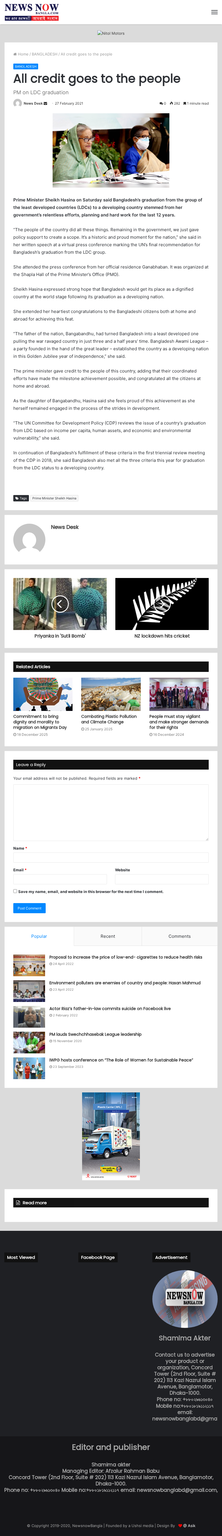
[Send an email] (45, 103)
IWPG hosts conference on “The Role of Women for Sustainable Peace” (121, 1060)
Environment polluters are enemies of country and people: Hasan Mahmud (125, 983)
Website (122, 870)
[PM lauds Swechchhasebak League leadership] (29, 1042)
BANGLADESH (45, 54)
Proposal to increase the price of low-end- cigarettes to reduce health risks (125, 957)
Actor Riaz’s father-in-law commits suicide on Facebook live (110, 1008)
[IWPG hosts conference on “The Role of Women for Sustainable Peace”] (29, 1068)
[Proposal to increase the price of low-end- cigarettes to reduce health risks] (29, 965)
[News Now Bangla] (31, 12)
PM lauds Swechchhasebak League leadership (95, 1034)
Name (20, 848)
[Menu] (214, 12)
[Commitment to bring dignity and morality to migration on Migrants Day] (43, 694)
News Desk (33, 103)
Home (23, 54)
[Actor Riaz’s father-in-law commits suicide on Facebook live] (29, 1017)
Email (20, 870)
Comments (180, 936)
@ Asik (189, 1525)
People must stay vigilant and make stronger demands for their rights (179, 722)
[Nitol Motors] (111, 33)
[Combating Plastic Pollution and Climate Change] (110, 694)
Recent (108, 936)
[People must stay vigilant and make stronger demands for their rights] (179, 694)
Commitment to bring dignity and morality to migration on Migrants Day (40, 722)
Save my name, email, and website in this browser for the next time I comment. (91, 891)
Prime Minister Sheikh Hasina (54, 498)
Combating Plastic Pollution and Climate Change (109, 719)
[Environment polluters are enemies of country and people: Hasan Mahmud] (29, 991)
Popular (39, 936)
